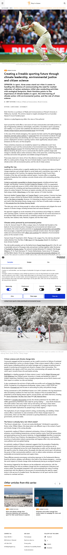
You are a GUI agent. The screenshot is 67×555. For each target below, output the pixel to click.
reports (6, 255)
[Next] (59, 483)
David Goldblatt (41, 435)
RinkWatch (7, 374)
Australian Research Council (13, 149)
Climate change (15, 106)
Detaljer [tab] (29, 262)
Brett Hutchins (26, 102)
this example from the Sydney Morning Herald (20, 203)
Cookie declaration (28, 550)
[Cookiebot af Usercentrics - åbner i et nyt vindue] (58, 257)
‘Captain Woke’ (20, 195)
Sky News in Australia (16, 199)
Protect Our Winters (53, 383)
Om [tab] (48, 262)
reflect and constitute (32, 233)
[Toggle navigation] (2, 3)
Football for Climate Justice (14, 249)
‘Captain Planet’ (33, 195)
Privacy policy (27, 543)
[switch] (25, 289)
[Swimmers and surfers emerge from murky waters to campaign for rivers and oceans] (48, 503)
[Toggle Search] (64, 3)
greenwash (32, 136)
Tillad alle (55, 296)
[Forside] (33, 3)
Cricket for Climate (36, 184)
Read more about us (29, 540)
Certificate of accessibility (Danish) (32, 546)
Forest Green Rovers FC (44, 245)
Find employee (27, 537)
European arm (15, 387)
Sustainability (23, 106)
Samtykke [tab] (10, 262)
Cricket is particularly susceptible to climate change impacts (23, 182)
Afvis (12, 296)
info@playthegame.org (9, 546)
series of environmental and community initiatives (41, 253)
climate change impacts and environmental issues (19, 130)
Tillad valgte (33, 296)
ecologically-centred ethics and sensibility (47, 229)
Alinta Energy (21, 192)
